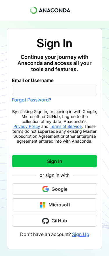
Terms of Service (66, 126)
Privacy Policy (26, 126)
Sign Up (80, 234)
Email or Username (32, 80)
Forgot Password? (31, 100)
